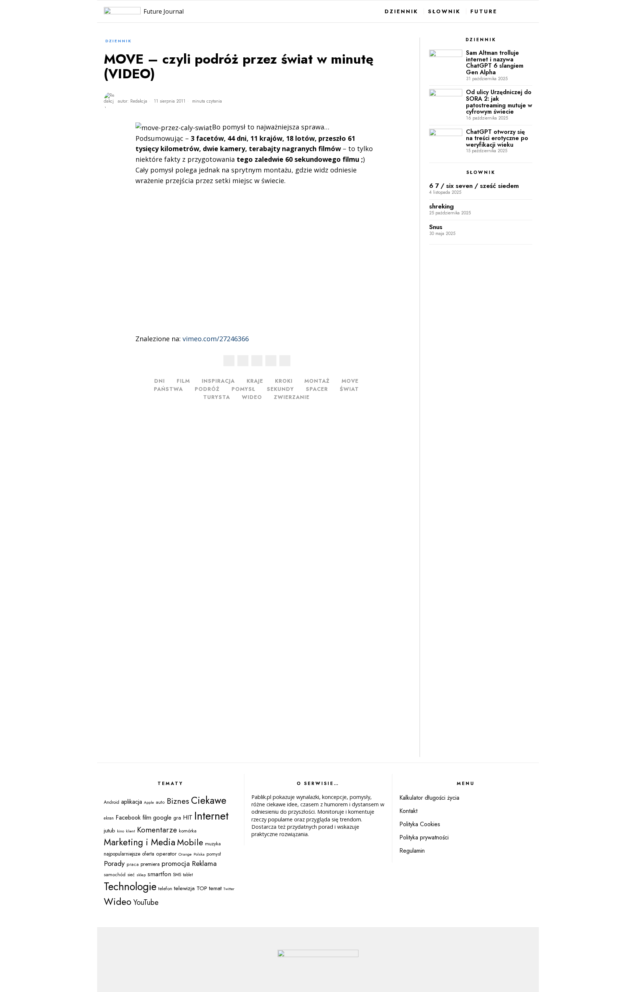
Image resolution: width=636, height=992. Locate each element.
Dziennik (118, 41)
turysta (216, 397)
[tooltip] (228, 360)
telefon (165, 888)
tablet (188, 875)
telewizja (184, 888)
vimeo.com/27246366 (216, 338)
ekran (109, 818)
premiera (150, 864)
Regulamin (412, 850)
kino (120, 831)
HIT (187, 817)
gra (177, 817)
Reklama (204, 863)
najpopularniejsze (122, 853)
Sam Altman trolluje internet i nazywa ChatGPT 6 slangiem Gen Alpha (494, 62)
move (350, 381)
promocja (176, 863)
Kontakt (408, 811)
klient (130, 831)
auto (160, 802)
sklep (141, 875)
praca (133, 864)
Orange (185, 854)
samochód (115, 874)
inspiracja (218, 381)
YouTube (146, 902)
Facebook (128, 817)
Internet (211, 816)
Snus (435, 227)
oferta (148, 853)
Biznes (178, 801)
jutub (109, 830)
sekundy (280, 389)
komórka (188, 830)
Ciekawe (208, 800)
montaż (317, 381)
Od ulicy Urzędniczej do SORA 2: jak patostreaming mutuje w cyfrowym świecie (499, 102)
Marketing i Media (139, 842)
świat (349, 389)
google (162, 817)
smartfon (159, 873)
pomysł (243, 389)
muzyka (213, 843)
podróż (207, 389)
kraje (255, 381)
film (183, 381)
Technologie (130, 886)
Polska (199, 854)
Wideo (252, 397)
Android (111, 802)
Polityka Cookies (419, 824)
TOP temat (209, 888)
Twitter (228, 889)
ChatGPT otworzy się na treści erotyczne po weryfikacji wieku (497, 138)
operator (166, 854)
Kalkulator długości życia (429, 797)
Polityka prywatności (424, 837)
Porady (114, 863)
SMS (177, 874)
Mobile (190, 842)
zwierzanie (292, 397)
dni (159, 381)
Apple (149, 802)
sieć (131, 874)
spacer (317, 389)
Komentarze (157, 829)
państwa (168, 389)
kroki (284, 381)
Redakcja (138, 101)
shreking (441, 206)
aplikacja (131, 801)
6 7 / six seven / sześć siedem (474, 185)
